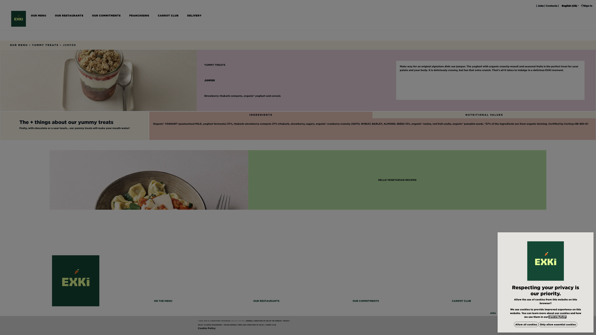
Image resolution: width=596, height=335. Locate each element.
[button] (526, 324)
